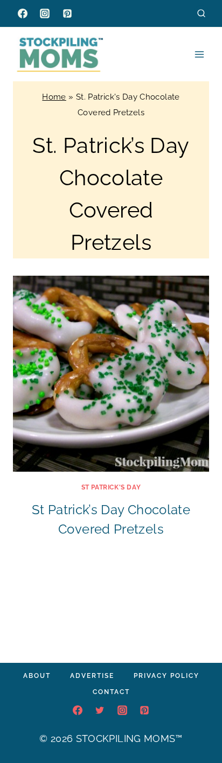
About (37, 676)
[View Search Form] (201, 13)
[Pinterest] (67, 13)
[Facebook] (22, 13)
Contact (111, 692)
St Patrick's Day (111, 487)
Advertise (92, 676)
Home (54, 97)
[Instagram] (44, 13)
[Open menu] (199, 54)
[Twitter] (99, 710)
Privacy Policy (166, 676)
